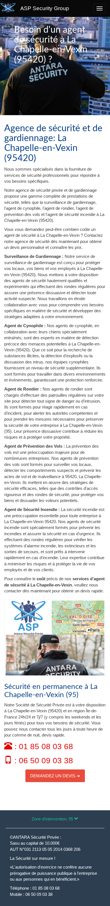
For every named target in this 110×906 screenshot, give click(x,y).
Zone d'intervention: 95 (53, 818)
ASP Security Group (44, 8)
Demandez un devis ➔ (55, 775)
